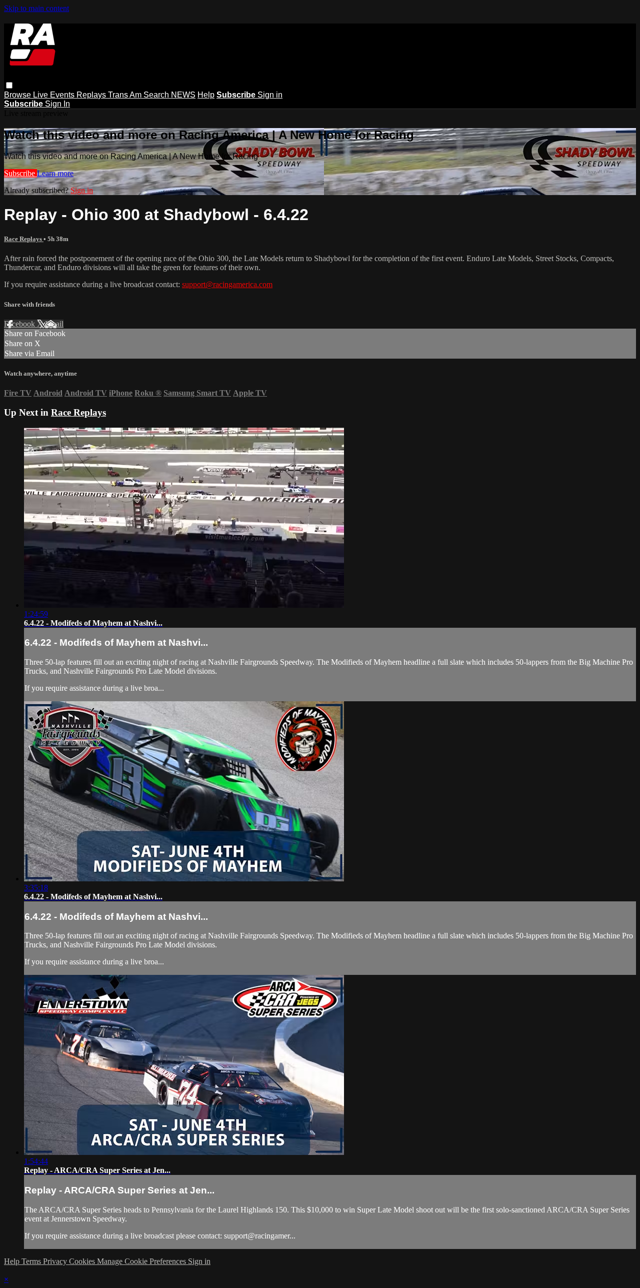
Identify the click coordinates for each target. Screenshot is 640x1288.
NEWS (183, 95)
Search (157, 95)
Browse (18, 95)
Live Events (54, 95)
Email (54, 324)
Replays (92, 95)
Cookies (83, 1261)
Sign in (270, 95)
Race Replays (24, 239)
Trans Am (126, 95)
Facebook (20, 324)
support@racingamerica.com (227, 284)
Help (206, 95)
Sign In (57, 104)
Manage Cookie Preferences (142, 1261)
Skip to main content (36, 8)
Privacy (56, 1261)
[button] (9, 85)
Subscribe (20, 173)
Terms (32, 1261)
